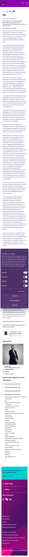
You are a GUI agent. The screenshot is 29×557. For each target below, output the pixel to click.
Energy (6, 409)
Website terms (6, 516)
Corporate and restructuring (11, 406)
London (12, 373)
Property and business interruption (13, 449)
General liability (9, 416)
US (5, 458)
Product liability (9, 447)
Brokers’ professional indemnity (12, 402)
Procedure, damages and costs (12, 445)
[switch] (25, 277)
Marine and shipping (10, 433)
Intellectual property (10, 422)
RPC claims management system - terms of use (13, 537)
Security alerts (6, 543)
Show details (21, 291)
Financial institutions (10, 411)
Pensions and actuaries (10, 440)
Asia (6, 400)
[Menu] (26, 3)
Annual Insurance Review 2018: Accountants (15, 397)
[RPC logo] (3, 3)
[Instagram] (3, 500)
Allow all (14, 295)
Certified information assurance (10, 534)
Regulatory (7, 451)
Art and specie (8, 398)
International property (10, 425)
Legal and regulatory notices (9, 524)
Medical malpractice (10, 436)
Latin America (8, 427)
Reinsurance (8, 453)
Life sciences (8, 431)
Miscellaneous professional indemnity (14, 438)
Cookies (4, 521)
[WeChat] (7, 500)
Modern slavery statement (9, 532)
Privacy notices (6, 519)
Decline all (14, 305)
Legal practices (8, 429)
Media (6, 434)
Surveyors (7, 454)
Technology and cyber (10, 456)
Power (6, 444)
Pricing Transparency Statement (10, 540)
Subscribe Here (8, 476)
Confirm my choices (14, 300)
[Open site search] (22, 3)
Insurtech (7, 420)
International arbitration (11, 424)
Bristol (7, 373)
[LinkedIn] (14, 12)
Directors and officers (10, 407)
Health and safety (9, 418)
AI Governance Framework (9, 527)
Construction (8, 404)
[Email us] (10, 11)
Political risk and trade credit (12, 442)
